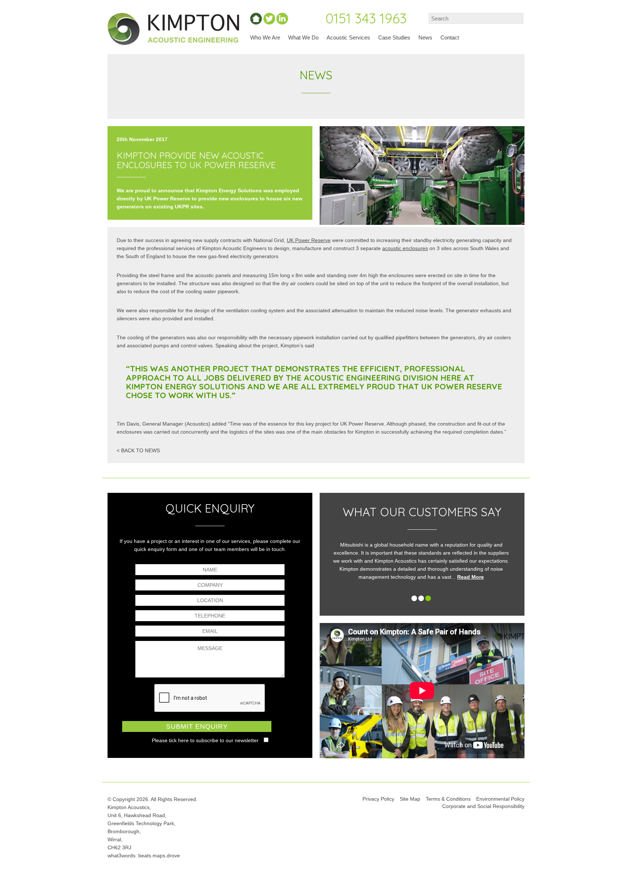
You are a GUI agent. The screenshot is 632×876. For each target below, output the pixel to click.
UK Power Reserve (309, 240)
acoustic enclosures (405, 248)
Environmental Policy (500, 799)
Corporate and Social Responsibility (483, 806)
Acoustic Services (348, 37)
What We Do (303, 37)
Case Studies (394, 37)
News (425, 37)
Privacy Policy (378, 799)
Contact (449, 37)
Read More (390, 577)
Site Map (410, 799)
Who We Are (265, 37)
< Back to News (138, 450)
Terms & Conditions (448, 799)
